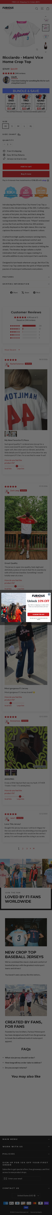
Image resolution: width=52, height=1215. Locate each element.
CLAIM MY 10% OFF (38, 614)
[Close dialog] (49, 594)
